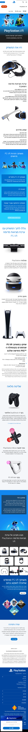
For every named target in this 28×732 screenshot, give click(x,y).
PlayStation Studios (22, 682)
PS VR (24, 11)
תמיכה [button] (24, 696)
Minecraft (7, 208)
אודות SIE (24, 678)
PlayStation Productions (21, 684)
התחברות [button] (24, 702)
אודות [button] (24, 676)
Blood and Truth (17, 181)
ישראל (22, 722)
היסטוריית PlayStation (22, 687)
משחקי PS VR (18, 11)
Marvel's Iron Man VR (20, 210)
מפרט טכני (10, 11)
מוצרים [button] (24, 691)
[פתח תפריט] (26, 2)
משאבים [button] (24, 699)
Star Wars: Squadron (14, 208)
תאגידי (25, 685)
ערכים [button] (24, 694)
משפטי (24, 724)
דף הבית (24, 673)
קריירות (24, 680)
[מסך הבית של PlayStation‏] (14, 2)
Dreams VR (9, 181)
